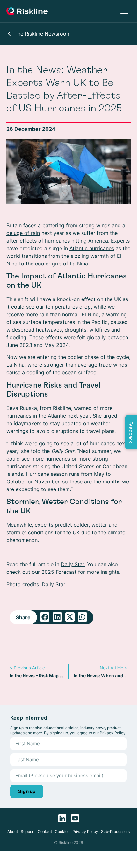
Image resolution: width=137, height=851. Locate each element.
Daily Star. (73, 564)
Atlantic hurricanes (91, 248)
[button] (44, 617)
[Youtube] (75, 818)
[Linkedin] (62, 818)
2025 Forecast (58, 572)
